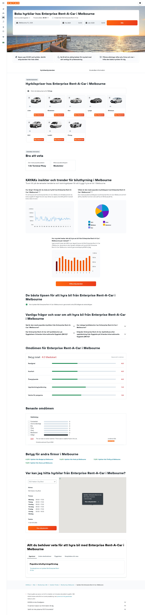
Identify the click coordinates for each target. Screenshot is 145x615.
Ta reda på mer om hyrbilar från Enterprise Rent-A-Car (44, 569)
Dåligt (32, 435)
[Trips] (3, 37)
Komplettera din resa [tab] (71, 556)
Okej (32, 428)
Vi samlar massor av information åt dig (40, 606)
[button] (3, 3)
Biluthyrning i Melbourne (67, 585)
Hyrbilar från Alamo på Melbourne (39, 463)
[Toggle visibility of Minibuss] (92, 225)
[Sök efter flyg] (3, 9)
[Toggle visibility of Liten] (105, 222)
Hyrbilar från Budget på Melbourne (39, 459)
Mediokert (33, 432)
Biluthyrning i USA (42, 585)
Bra (31, 426)
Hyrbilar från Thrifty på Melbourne (107, 459)
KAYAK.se (28, 585)
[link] (76, 283)
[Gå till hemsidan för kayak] (13, 3)
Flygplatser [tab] (58, 556)
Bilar (34, 585)
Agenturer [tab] (32, 556)
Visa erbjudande (39, 115)
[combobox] (22, 18)
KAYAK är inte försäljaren (36, 602)
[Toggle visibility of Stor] (90, 227)
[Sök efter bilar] (3, 17)
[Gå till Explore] (3, 27)
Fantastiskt (34, 421)
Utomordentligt (35, 424)
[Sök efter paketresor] (3, 21)
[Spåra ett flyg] (3, 31)
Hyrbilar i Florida (54, 585)
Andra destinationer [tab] (44, 556)
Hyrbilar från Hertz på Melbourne (73, 459)
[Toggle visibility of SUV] (90, 222)
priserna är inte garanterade (64, 596)
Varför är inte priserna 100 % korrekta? (40, 609)
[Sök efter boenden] (3, 13)
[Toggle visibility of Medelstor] (107, 225)
